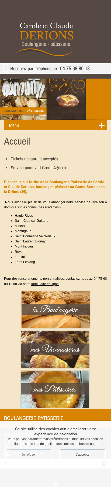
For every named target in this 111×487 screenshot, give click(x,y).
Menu (14, 125)
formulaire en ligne (45, 284)
